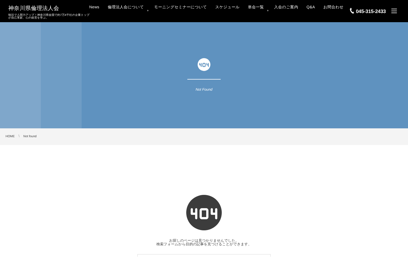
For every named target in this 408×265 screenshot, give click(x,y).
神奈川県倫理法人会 (33, 8)
